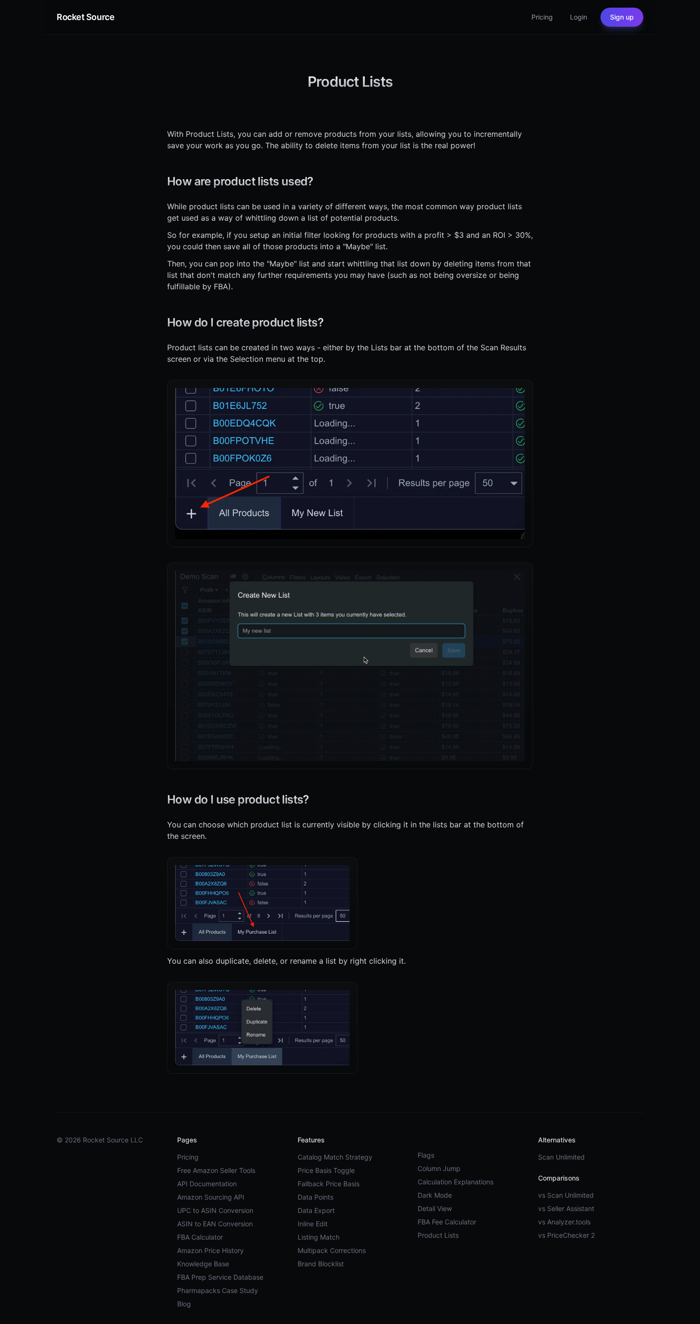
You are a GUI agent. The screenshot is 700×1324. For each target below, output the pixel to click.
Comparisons (559, 1178)
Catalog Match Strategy (335, 1157)
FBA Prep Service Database (220, 1277)
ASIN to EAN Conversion (215, 1224)
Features (311, 1140)
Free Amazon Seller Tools (216, 1170)
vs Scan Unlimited (566, 1195)
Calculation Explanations (455, 1182)
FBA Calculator (200, 1237)
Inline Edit (313, 1224)
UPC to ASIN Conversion (215, 1210)
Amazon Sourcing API (210, 1197)
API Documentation (207, 1184)
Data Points (315, 1197)
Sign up (622, 17)
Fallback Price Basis (329, 1184)
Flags (426, 1155)
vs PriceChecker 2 (566, 1235)
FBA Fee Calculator (447, 1222)
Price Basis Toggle (326, 1170)
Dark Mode (435, 1195)
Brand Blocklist (321, 1264)
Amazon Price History (210, 1250)
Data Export (316, 1210)
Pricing (188, 1157)
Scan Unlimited (561, 1157)
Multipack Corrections (332, 1250)
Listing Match (319, 1237)
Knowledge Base (203, 1264)
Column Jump (439, 1168)
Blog (184, 1304)
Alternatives (557, 1140)
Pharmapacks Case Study (217, 1290)
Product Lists (438, 1235)
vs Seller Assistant (566, 1208)
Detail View (435, 1208)
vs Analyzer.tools (564, 1222)
